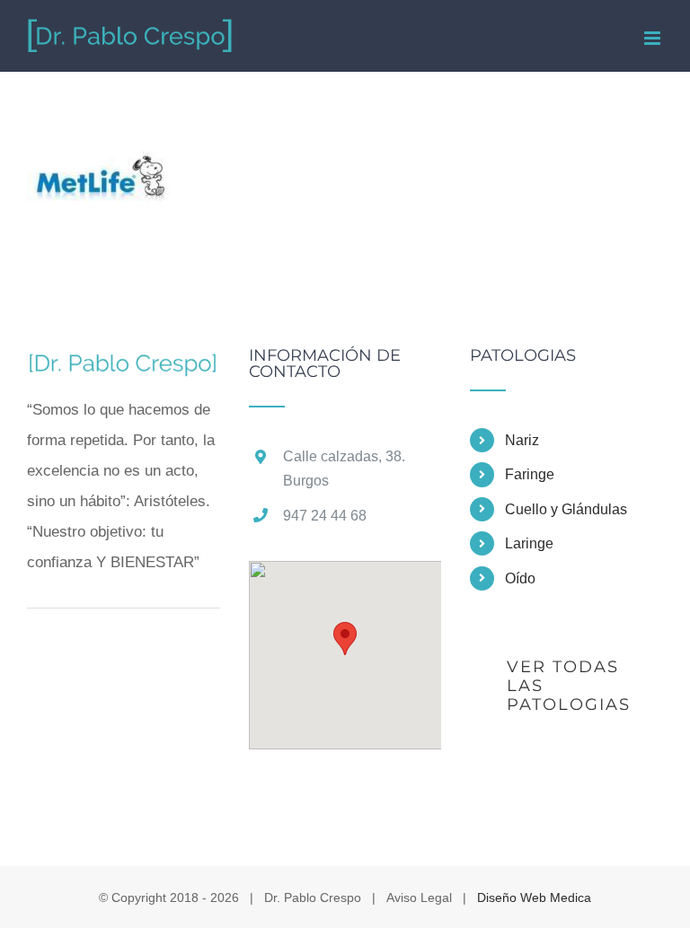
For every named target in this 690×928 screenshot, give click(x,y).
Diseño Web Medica (534, 897)
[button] (345, 638)
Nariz (522, 440)
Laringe (529, 543)
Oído (520, 578)
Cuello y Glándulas (566, 509)
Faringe (529, 474)
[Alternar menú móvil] (653, 38)
